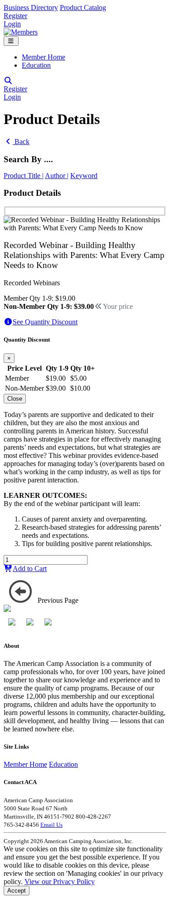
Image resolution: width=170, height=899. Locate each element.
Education (36, 65)
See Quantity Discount (45, 322)
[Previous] (21, 591)
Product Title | (24, 175)
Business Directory (31, 7)
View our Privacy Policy (59, 881)
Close (14, 398)
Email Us (51, 824)
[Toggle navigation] (11, 41)
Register (15, 16)
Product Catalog (83, 7)
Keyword (83, 175)
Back (21, 141)
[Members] (21, 32)
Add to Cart (30, 568)
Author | (56, 175)
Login (12, 24)
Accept (16, 890)
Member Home (43, 57)
